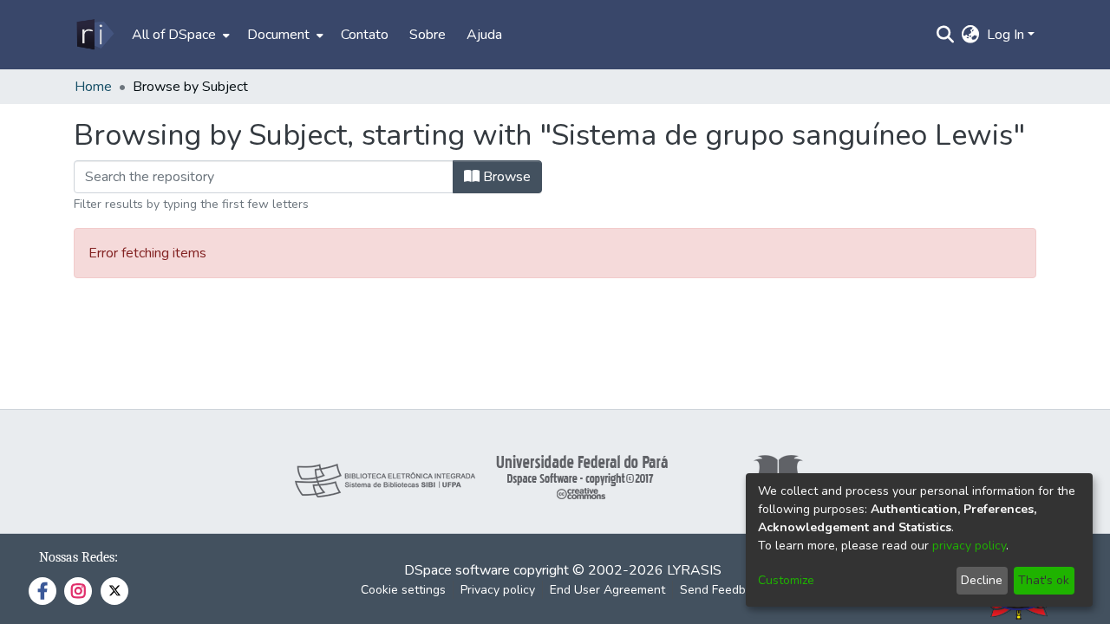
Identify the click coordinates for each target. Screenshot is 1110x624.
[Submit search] (946, 34)
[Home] (94, 34)
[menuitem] (179, 34)
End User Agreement (607, 590)
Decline (981, 580)
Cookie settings (403, 590)
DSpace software (457, 570)
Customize (786, 580)
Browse (505, 176)
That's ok (1043, 580)
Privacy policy (497, 590)
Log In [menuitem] (1005, 34)
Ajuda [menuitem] (484, 34)
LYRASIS (694, 570)
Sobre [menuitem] (427, 34)
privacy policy (969, 545)
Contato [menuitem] (364, 34)
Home (93, 86)
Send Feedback (722, 590)
